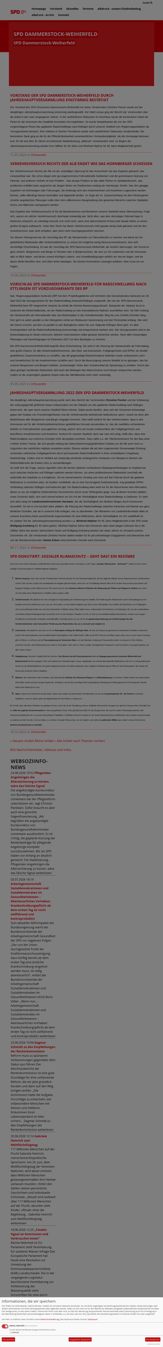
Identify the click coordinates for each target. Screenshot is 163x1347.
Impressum (92, 1319)
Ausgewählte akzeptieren (80, 1339)
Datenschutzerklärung (49, 1319)
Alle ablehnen (8, 1339)
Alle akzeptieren (153, 1339)
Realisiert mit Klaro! (153, 1344)
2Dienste (14, 1332)
